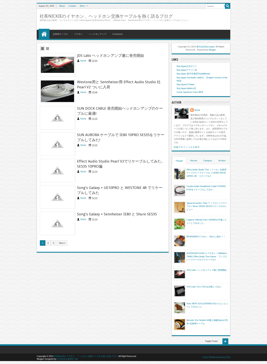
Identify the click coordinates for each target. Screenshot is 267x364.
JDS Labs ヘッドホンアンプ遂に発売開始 (110, 55)
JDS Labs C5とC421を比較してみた (203, 286)
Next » (62, 243)
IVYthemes (62, 359)
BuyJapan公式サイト (187, 66)
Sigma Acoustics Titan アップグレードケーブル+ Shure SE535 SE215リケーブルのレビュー (206, 206)
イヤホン (78, 34)
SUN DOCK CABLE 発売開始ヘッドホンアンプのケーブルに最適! (120, 111)
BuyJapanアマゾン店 (187, 70)
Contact (72, 6)
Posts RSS (208, 357)
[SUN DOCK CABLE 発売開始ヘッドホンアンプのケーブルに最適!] (57, 117)
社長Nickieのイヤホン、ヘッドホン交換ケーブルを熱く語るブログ (106, 16)
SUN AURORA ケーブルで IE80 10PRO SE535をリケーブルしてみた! (120, 137)
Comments (117, 34)
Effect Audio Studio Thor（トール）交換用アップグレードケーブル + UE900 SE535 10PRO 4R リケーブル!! (206, 172)
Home (44, 34)
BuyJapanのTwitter (186, 84)
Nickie (83, 61)
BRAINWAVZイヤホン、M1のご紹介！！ (205, 236)
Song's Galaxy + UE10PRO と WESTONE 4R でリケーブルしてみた (119, 190)
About (62, 6)
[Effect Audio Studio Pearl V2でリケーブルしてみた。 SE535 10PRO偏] (57, 170)
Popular (179, 161)
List (42, 48)
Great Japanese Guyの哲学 (190, 92)
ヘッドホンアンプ (97, 34)
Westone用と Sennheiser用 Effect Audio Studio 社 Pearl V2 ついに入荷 (119, 84)
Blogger (212, 50)
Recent (193, 160)
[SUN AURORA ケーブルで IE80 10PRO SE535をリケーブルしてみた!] (57, 144)
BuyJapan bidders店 (186, 88)
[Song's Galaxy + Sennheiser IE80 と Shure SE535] (57, 223)
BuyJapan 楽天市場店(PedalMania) (193, 73)
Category (207, 160)
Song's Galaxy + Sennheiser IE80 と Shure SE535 (117, 214)
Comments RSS (222, 357)
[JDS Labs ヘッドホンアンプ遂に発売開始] (57, 65)
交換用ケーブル (60, 34)
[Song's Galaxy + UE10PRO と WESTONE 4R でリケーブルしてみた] (57, 197)
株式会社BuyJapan (205, 46)
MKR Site (73, 359)
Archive (222, 160)
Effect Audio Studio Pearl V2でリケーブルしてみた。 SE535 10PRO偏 (121, 163)
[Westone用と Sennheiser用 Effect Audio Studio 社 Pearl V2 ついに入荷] (57, 91)
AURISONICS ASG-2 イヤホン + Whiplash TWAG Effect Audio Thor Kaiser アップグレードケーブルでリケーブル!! (206, 256)
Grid (47, 48)
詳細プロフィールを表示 (187, 147)
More (82, 6)
